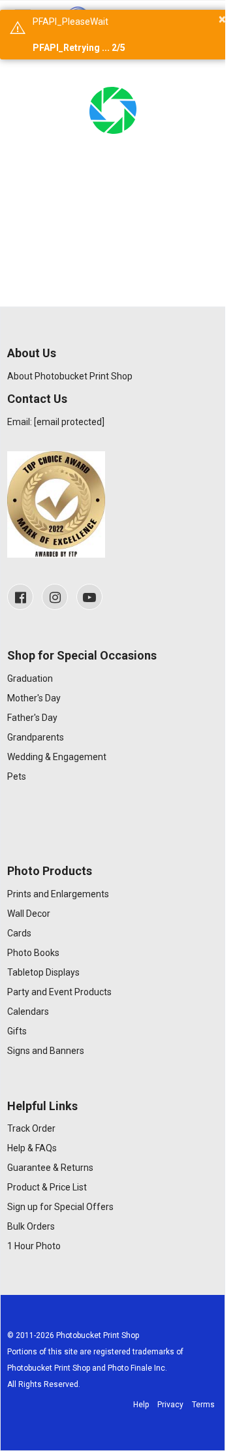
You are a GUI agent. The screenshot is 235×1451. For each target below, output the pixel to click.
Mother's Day (34, 698)
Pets (16, 776)
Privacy (170, 1404)
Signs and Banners (45, 1050)
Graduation (30, 678)
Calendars (28, 1011)
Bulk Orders (31, 1226)
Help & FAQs (32, 1148)
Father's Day (32, 717)
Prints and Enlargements (58, 894)
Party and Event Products (59, 992)
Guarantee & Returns (50, 1167)
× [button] (222, 18)
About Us (31, 353)
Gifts (17, 1031)
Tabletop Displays (43, 972)
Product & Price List (47, 1187)
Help (141, 1404)
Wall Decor (28, 913)
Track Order (31, 1128)
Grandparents (35, 737)
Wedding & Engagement (56, 757)
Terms (203, 1404)
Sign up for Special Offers (60, 1207)
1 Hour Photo (34, 1246)
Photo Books (33, 953)
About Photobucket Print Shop (70, 376)
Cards (19, 933)
